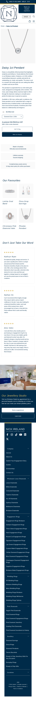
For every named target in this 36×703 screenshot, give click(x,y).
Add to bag (17, 129)
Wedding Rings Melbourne (14, 596)
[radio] (10, 112)
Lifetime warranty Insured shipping (18, 156)
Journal (8, 453)
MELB (24, 1)
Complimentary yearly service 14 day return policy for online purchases (18, 165)
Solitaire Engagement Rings (15, 524)
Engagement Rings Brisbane (15, 521)
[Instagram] (12, 434)
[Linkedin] (25, 434)
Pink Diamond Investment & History (17, 630)
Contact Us (9, 472)
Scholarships (10, 468)
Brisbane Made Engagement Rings (17, 570)
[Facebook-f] (7, 434)
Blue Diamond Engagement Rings (17, 556)
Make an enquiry (17, 134)
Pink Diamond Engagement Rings (17, 618)
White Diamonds (11, 487)
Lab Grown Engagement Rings (16, 544)
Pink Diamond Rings (13, 614)
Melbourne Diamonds (13, 506)
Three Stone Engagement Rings (16, 528)
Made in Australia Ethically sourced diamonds (18, 148)
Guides (8, 464)
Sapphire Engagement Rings (15, 566)
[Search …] (34, 16)
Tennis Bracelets (11, 652)
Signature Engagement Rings (15, 540)
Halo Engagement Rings (14, 532)
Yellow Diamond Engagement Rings (18, 552)
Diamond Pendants (12, 648)
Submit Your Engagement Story (16, 461)
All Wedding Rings (12, 580)
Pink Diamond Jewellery (14, 622)
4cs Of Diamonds (11, 498)
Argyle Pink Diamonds (13, 610)
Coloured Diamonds (12, 491)
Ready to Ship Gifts (12, 666)
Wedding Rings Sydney (13, 600)
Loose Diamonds (11, 483)
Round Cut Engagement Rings (16, 536)
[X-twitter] (7, 439)
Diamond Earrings (12, 640)
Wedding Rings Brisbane (14, 592)
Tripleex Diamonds (12, 494)
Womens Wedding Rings (14, 584)
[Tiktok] (16, 434)
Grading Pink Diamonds (14, 626)
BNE (15, 1)
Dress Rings (10, 644)
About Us (9, 456)
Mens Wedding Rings (13, 588)
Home (2, 26)
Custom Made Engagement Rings (17, 548)
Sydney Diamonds (12, 502)
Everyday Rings (11, 662)
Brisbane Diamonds (12, 510)
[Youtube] (20, 434)
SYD (28, 1)
